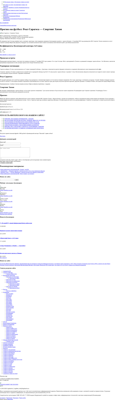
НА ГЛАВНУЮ (4, 22)
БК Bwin (8, 297)
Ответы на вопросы (8, 342)
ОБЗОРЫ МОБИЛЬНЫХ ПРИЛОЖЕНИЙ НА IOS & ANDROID (22, 123)
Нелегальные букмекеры (9, 323)
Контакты (15, 398)
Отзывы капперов (8, 344)
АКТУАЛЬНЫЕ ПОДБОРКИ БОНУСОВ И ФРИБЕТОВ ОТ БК (22, 122)
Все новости (3, 257)
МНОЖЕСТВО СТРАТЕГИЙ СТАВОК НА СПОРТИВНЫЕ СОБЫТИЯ (24, 126)
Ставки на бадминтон (9, 352)
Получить (2, 136)
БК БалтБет (9, 304)
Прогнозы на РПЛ (14, 285)
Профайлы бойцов (8, 345)
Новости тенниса (10, 335)
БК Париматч (9, 319)
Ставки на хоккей (8, 372)
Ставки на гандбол (8, 362)
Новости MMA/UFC (11, 328)
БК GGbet (9, 299)
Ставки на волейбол (8, 361)
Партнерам (9, 398)
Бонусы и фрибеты (11, 290)
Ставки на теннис (8, 368)
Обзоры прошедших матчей (10, 340)
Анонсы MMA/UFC (11, 274)
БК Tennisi (9, 302)
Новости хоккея (10, 338)
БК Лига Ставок (10, 312)
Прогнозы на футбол (11, 282)
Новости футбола (11, 337)
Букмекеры (6, 292)
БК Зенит (8, 309)
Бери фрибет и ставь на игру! (8, 54)
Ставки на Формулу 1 (9, 369)
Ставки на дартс (7, 365)
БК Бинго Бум (10, 306)
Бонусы (5, 289)
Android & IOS (7, 271)
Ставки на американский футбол (12, 351)
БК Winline (9, 303)
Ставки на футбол (8, 370)
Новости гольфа (10, 333)
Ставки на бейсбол (8, 355)
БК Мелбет (9, 314)
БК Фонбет (9, 320)
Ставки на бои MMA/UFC (10, 358)
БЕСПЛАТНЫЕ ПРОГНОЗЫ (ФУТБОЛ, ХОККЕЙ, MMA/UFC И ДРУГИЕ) (25, 120)
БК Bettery (9, 296)
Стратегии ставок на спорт (10, 373)
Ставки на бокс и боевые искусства (12, 359)
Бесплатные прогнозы (9, 275)
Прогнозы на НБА (14, 278)
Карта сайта (22, 398)
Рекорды (5, 348)
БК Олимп (9, 317)
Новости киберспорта (12, 334)
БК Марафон (9, 313)
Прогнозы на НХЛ (14, 288)
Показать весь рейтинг (6, 214)
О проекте (2, 398)
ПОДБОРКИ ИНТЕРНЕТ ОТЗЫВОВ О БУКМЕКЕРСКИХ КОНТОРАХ (24, 128)
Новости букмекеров (8, 324)
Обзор (1, 190)
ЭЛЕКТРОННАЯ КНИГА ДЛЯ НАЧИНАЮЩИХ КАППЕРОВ (22, 125)
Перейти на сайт (8, 190)
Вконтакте (10, 399)
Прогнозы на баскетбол (12, 276)
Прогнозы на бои (10, 279)
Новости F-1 (9, 327)
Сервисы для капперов (9, 349)
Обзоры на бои (10, 341)
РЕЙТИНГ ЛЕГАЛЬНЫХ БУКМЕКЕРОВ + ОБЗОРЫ (19, 118)
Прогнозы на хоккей (11, 286)
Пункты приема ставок (9, 347)
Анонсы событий (7, 272)
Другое (5, 321)
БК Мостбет (9, 316)
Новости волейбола (11, 331)
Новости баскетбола (11, 330)
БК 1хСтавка (9, 293)
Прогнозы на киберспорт (13, 281)
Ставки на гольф (7, 363)
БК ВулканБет (10, 307)
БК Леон (8, 310)
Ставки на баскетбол (8, 354)
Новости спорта (7, 326)
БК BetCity (9, 295)
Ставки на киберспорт (9, 366)
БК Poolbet (9, 300)
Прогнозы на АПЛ (14, 283)
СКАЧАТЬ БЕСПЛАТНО (9, 384)
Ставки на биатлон (8, 356)
